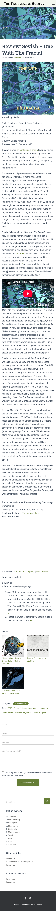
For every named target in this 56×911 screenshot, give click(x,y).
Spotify (31, 571)
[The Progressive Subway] (25, 3)
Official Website (43, 571)
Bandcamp (21, 571)
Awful (10, 841)
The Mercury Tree (30, 513)
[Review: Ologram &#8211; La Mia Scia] (38, 646)
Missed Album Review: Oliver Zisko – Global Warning (11, 661)
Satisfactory (13, 829)
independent (43, 708)
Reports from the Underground (19, 862)
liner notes (20, 253)
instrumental (8, 713)
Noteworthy (13, 826)
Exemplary (12, 823)
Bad (10, 838)
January (18, 713)
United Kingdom (39, 713)
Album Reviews (21, 703)
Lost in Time (11, 859)
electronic (32, 708)
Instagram (10, 882)
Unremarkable (14, 832)
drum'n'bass (21, 708)
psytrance (27, 713)
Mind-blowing (14, 820)
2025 (10, 708)
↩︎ (50, 599)
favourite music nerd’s (27, 150)
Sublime (12, 816)
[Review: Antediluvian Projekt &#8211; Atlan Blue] (13, 678)
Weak (10, 835)
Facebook (10, 879)
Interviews (10, 865)
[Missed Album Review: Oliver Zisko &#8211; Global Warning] (13, 646)
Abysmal (12, 844)
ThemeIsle (37, 904)
